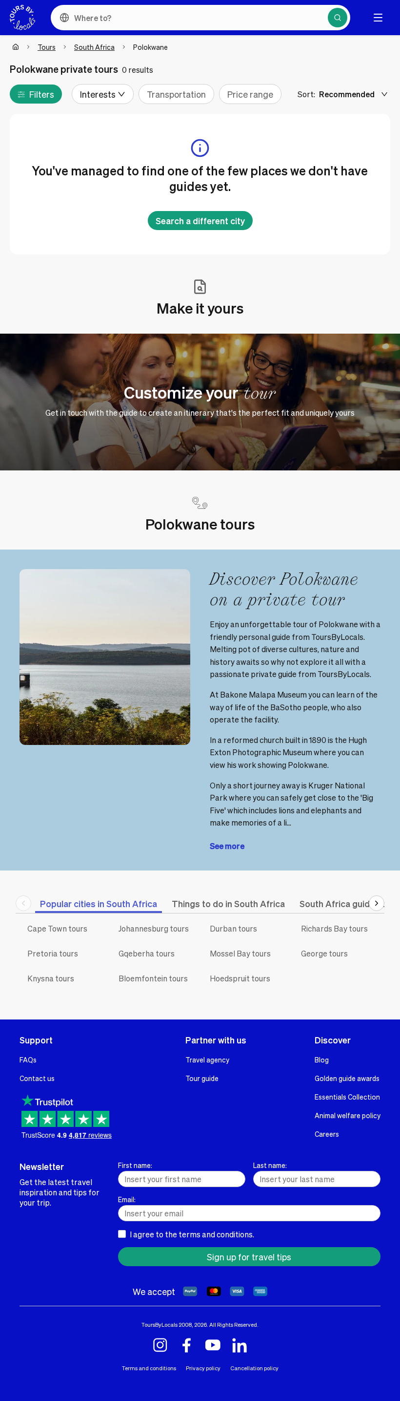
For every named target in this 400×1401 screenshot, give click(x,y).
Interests (98, 94)
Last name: (270, 1165)
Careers (327, 1133)
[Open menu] (378, 17)
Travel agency (207, 1059)
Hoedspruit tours (240, 978)
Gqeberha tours (147, 953)
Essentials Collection (347, 1096)
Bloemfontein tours (153, 978)
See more (227, 846)
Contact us (37, 1078)
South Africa (94, 46)
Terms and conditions (149, 1368)
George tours (324, 953)
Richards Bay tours (334, 928)
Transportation (176, 94)
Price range (250, 94)
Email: (127, 1199)
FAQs (28, 1059)
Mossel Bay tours (240, 953)
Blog (322, 1059)
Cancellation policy (254, 1368)
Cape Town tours (57, 928)
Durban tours (233, 928)
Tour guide (202, 1078)
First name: (135, 1165)
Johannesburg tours (154, 928)
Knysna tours (50, 978)
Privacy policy (203, 1368)
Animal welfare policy (347, 1115)
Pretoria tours (52, 953)
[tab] (98, 903)
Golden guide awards (347, 1078)
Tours (47, 46)
